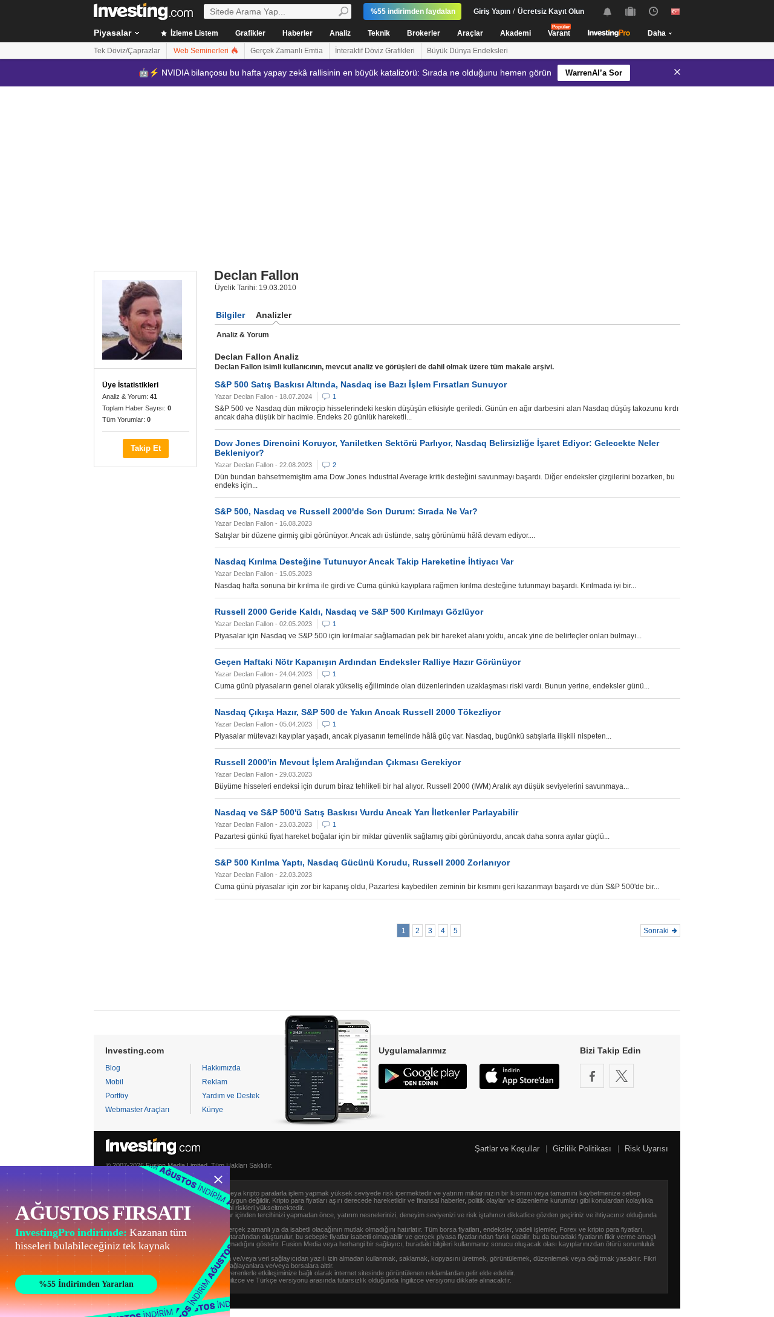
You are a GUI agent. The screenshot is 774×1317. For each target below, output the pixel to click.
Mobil (114, 1082)
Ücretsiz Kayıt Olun (551, 11)
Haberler (297, 33)
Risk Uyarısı (646, 1148)
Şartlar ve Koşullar (507, 1148)
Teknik (379, 33)
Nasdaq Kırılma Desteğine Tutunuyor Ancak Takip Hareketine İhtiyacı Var (364, 561)
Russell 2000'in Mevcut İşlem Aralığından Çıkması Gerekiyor (338, 762)
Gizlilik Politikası (582, 1148)
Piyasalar (112, 32)
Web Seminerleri (202, 51)
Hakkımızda (221, 1068)
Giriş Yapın (491, 11)
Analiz (340, 33)
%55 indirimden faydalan (413, 11)
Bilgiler (230, 315)
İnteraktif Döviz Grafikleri (375, 51)
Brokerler (423, 33)
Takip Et (146, 448)
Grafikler (250, 33)
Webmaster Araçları (137, 1109)
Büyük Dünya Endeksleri (467, 51)
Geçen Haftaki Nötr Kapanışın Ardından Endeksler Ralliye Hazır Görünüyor (368, 662)
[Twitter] (622, 1076)
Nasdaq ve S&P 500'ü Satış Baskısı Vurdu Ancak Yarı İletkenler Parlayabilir (366, 812)
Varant (559, 33)
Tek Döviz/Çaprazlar (127, 51)
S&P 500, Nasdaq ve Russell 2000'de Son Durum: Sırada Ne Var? (346, 511)
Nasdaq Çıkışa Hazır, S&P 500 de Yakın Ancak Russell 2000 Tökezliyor (358, 712)
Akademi (515, 33)
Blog (112, 1068)
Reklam (214, 1082)
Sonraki (656, 931)
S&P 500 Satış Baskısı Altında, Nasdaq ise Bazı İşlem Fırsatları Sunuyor (361, 384)
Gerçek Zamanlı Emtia (286, 51)
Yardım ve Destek (230, 1096)
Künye (212, 1109)
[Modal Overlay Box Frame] (115, 1241)
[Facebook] (592, 1076)
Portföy (116, 1096)
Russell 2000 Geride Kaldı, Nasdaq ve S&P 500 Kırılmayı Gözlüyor (349, 611)
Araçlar (470, 33)
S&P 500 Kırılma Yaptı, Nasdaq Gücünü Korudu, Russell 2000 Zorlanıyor (362, 862)
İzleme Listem (193, 33)
